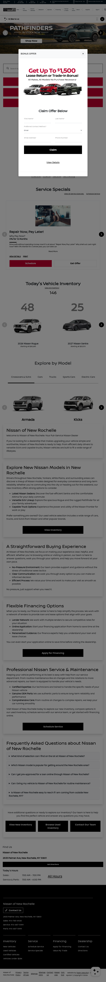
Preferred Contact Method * (35, 126)
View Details (53, 162)
